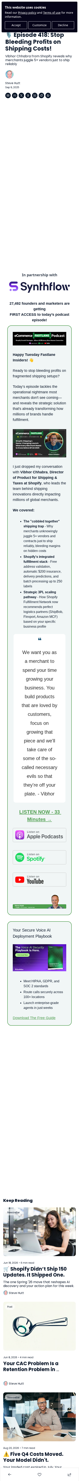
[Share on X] (21, 95)
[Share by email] (8, 95)
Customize (39, 25)
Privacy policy (27, 13)
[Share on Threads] (28, 95)
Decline (63, 25)
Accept (16, 25)
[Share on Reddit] (41, 95)
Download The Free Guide (34, 1018)
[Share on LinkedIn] (34, 95)
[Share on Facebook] (14, 95)
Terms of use (52, 13)
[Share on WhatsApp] (48, 95)
